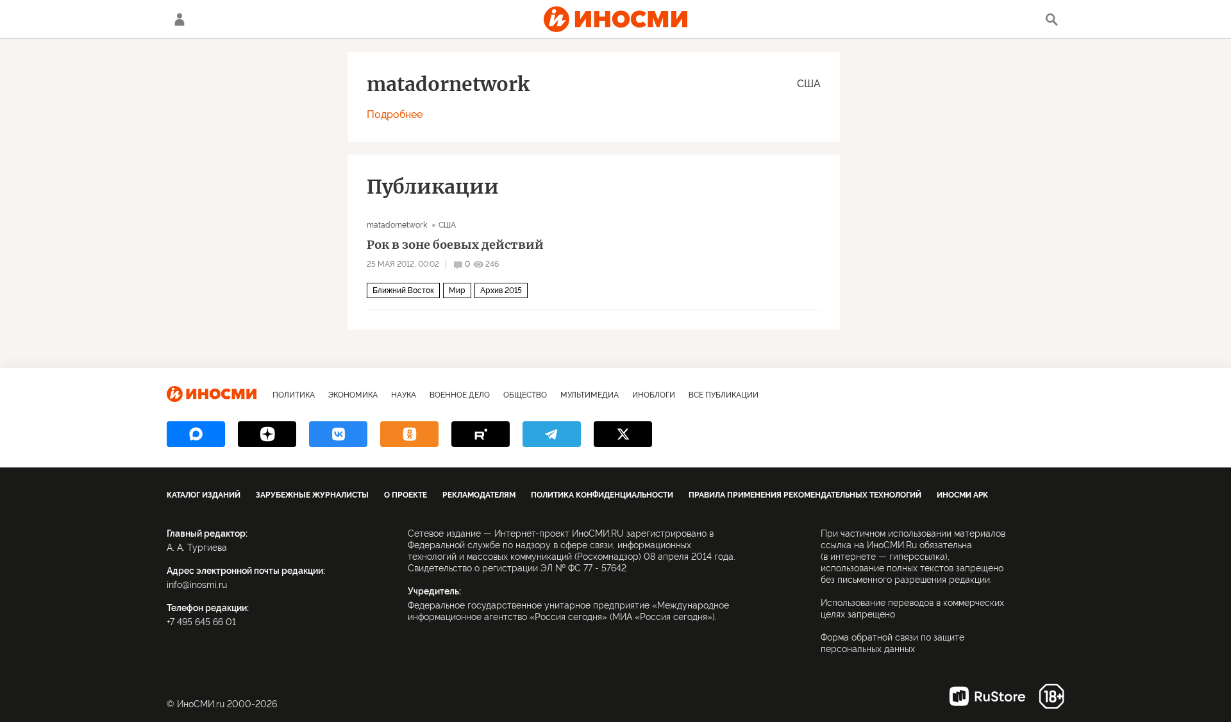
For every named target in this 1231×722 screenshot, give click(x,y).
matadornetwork (398, 225)
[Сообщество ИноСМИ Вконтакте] (338, 434)
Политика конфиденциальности (602, 495)
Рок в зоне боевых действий (455, 245)
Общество (525, 395)
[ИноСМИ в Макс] (196, 434)
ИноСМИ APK (962, 495)
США (809, 84)
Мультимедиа (589, 395)
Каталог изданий (203, 495)
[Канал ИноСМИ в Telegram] (552, 434)
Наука (403, 395)
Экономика (353, 395)
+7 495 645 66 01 (201, 622)
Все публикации (723, 395)
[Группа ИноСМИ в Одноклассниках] (409, 434)
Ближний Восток (403, 290)
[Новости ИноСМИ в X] (623, 434)
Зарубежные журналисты (312, 495)
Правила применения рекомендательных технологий (805, 495)
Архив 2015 (501, 290)
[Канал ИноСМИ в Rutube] (480, 434)
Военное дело (460, 395)
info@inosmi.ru (197, 585)
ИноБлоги (653, 395)
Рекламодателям (478, 495)
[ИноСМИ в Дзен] (267, 434)
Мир (457, 290)
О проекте (405, 495)
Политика (293, 395)
